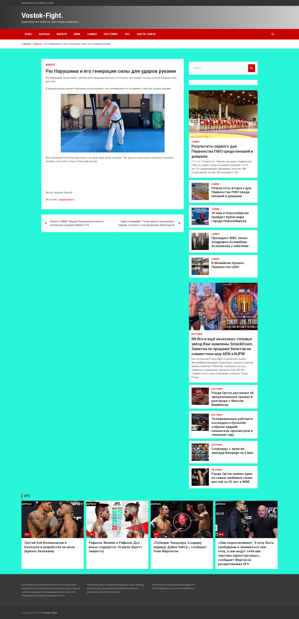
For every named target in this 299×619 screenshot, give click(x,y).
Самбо (92, 34)
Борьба (44, 34)
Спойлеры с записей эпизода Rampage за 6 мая (232, 451)
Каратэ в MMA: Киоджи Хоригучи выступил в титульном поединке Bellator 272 (76, 223)
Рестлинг (111, 34)
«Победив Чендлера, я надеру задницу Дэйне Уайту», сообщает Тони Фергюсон (180, 547)
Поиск (251, 68)
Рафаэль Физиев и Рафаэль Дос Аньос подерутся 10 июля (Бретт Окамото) (115, 547)
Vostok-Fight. (42, 15)
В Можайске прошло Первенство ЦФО (227, 265)
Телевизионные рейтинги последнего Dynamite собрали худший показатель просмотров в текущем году (232, 427)
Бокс (28, 34)
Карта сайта (146, 34)
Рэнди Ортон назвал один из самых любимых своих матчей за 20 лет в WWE (231, 478)
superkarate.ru (66, 199)
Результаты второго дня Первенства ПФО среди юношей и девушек (231, 192)
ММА (77, 34)
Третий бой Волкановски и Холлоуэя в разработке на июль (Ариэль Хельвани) (49, 547)
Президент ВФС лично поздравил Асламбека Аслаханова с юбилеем (229, 242)
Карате (62, 34)
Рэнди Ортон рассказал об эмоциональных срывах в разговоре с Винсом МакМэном (232, 399)
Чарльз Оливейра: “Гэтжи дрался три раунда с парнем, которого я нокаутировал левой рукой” (146, 223)
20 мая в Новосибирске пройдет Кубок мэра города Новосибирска (230, 217)
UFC (127, 34)
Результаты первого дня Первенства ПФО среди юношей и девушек (222, 151)
